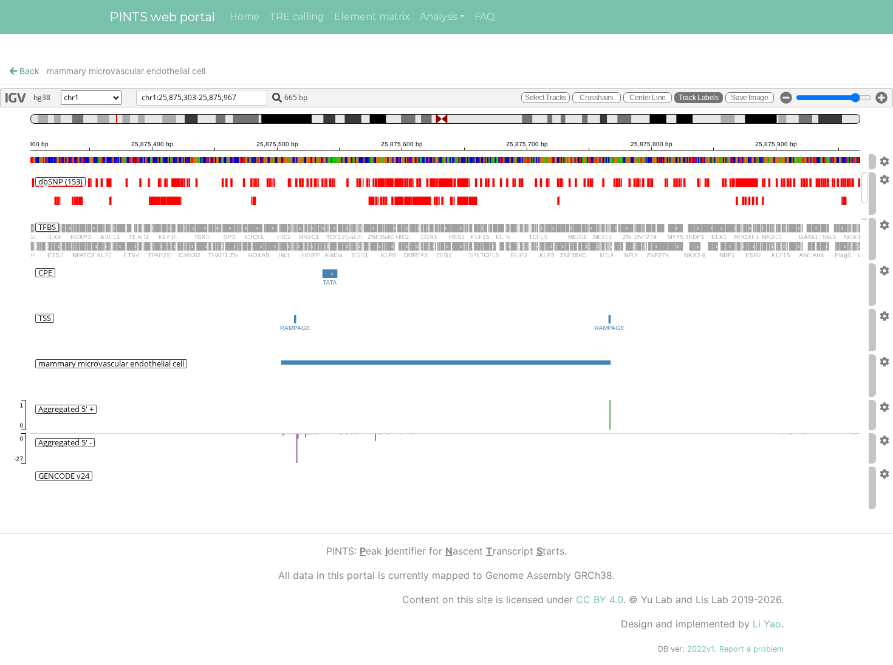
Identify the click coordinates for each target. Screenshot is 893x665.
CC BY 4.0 (599, 599)
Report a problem (751, 648)
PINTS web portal (162, 17)
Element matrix (372, 16)
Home (244, 16)
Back (28, 71)
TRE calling (296, 16)
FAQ (484, 16)
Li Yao (767, 624)
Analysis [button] (438, 16)
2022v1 (700, 648)
